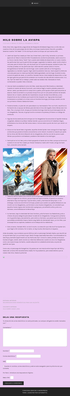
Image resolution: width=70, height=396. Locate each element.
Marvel (36, 43)
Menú (36, 3)
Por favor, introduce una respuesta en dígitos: (18, 373)
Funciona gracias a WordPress (35, 390)
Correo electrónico (9, 356)
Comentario (7, 327)
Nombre (6, 351)
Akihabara (28, 43)
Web (4, 361)
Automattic (42, 393)
